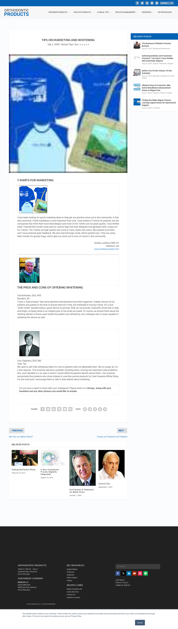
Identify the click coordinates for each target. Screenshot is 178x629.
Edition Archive (165, 12)
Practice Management (125, 12)
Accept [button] (140, 622)
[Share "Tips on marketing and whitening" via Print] (70, 409)
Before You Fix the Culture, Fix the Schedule (157, 72)
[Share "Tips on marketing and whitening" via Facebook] (42, 409)
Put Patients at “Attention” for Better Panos (82, 490)
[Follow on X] (123, 573)
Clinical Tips (103, 12)
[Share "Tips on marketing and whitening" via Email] (65, 409)
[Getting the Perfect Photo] (25, 458)
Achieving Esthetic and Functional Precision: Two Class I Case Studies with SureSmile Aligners (157, 58)
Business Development (161, 49)
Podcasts (156, 108)
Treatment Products (57, 12)
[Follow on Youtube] (134, 573)
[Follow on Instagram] (140, 573)
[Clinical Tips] (111, 465)
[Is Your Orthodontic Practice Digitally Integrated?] (54, 458)
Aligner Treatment (160, 64)
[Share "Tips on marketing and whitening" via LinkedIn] (53, 409)
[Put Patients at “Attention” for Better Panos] (83, 468)
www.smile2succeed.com (106, 249)
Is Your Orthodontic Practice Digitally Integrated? (50, 471)
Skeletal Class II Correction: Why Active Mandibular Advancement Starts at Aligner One (156, 87)
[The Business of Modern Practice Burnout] (137, 45)
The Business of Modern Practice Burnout (156, 44)
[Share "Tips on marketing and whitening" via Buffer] (59, 409)
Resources (146, 12)
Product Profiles (166, 93)
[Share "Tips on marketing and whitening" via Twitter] (48, 409)
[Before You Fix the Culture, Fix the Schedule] (137, 72)
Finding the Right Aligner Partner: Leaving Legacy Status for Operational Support (159, 102)
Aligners (170, 64)
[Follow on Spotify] (145, 573)
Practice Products (82, 12)
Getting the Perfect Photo (24, 469)
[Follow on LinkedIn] (129, 573)
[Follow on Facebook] (118, 573)
